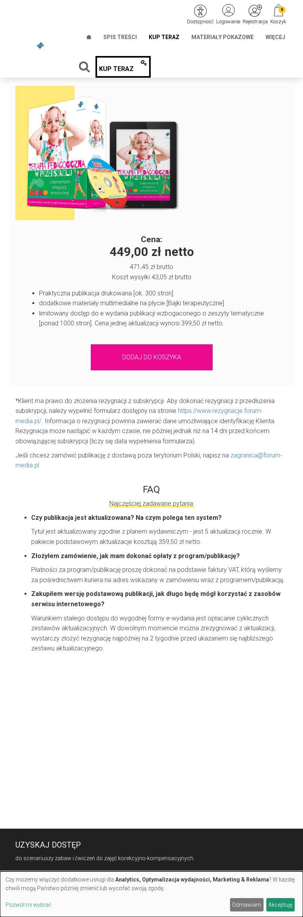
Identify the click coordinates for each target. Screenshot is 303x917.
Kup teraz (164, 37)
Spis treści (120, 37)
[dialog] (151, 894)
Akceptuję (280, 905)
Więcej (275, 37)
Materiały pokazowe (222, 37)
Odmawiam (246, 905)
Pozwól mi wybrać (28, 905)
